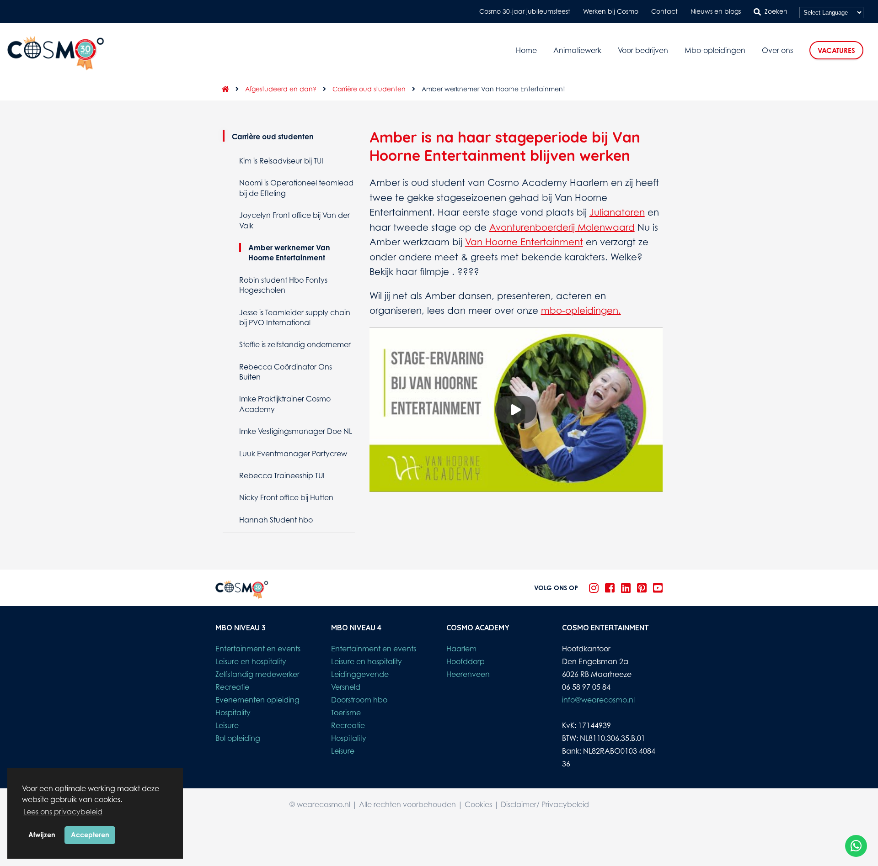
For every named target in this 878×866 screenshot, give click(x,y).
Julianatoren (617, 212)
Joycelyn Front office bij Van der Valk (294, 220)
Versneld (345, 687)
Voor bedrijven (643, 50)
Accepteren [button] (90, 835)
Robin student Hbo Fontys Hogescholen (283, 285)
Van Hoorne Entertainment (524, 242)
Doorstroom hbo (359, 699)
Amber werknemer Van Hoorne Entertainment (289, 252)
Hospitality (233, 712)
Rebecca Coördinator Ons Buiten (285, 371)
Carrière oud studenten (369, 89)
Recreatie (232, 687)
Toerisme (346, 712)
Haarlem (461, 648)
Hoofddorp (465, 661)
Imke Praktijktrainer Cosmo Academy (285, 403)
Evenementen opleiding (257, 699)
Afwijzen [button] (41, 835)
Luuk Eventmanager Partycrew (293, 453)
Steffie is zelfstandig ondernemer (295, 344)
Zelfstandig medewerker (257, 674)
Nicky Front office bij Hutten (286, 497)
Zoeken (776, 11)
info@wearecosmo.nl (598, 699)
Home (526, 50)
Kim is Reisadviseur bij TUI (281, 160)
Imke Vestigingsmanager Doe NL (295, 431)
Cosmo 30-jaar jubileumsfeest (524, 11)
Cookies (478, 804)
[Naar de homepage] (222, 89)
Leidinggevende (360, 674)
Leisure (227, 725)
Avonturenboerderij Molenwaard (562, 227)
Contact (664, 11)
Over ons (777, 50)
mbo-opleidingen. (581, 310)
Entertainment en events (257, 648)
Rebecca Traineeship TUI (282, 475)
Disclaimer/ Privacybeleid (545, 804)
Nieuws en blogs (716, 11)
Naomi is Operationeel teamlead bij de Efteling (296, 187)
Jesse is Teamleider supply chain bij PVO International (294, 317)
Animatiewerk (577, 50)
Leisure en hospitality (250, 661)
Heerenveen (468, 674)
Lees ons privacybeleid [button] (62, 811)
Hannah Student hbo (276, 519)
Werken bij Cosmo (610, 11)
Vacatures (836, 50)
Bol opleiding (237, 738)
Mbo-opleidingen (715, 50)
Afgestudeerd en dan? (280, 89)
